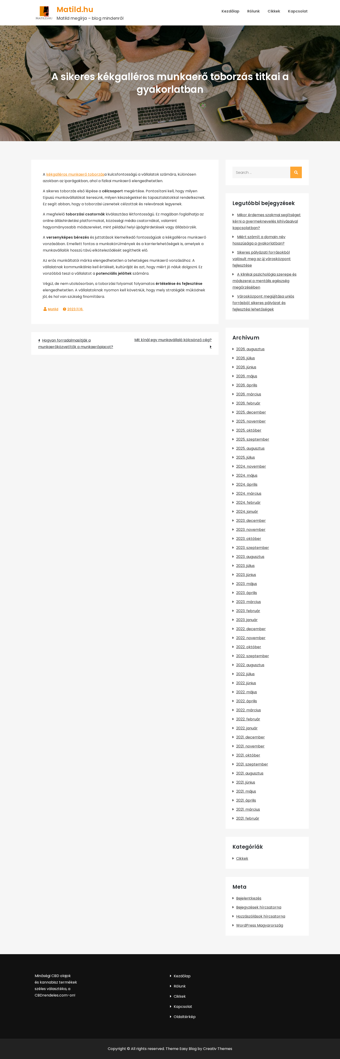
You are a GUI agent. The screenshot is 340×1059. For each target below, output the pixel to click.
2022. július (245, 674)
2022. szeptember (252, 656)
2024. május (246, 475)
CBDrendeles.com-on (54, 995)
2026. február (248, 403)
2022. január (247, 728)
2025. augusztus (250, 448)
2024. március (248, 493)
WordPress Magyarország (259, 925)
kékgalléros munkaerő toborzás (75, 174)
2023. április (246, 592)
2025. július (245, 457)
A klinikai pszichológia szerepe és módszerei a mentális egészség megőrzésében (264, 281)
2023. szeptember (252, 547)
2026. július (245, 358)
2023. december (251, 520)
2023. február (248, 611)
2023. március (248, 601)
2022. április (246, 701)
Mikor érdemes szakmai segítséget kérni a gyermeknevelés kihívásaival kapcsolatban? (266, 221)
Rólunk (253, 11)
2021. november (250, 746)
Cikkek (274, 11)
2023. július (245, 565)
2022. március (248, 710)
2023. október (248, 538)
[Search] (296, 172)
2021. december (250, 737)
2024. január (247, 511)
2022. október (248, 647)
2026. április (246, 385)
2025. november (251, 421)
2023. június (246, 574)
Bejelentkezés (248, 898)
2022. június (246, 683)
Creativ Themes (217, 1048)
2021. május (246, 791)
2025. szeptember (252, 439)
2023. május (246, 583)
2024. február (248, 502)
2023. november (251, 529)
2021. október (248, 755)
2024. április (246, 484)
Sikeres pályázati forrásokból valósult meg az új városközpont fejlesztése (261, 259)
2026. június (246, 367)
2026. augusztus (250, 349)
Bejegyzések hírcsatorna (258, 907)
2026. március (248, 394)
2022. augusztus (250, 665)
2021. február (247, 818)
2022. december (251, 629)
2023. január (247, 620)
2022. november (251, 638)
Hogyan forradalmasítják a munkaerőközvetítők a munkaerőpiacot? (75, 343)
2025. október (248, 430)
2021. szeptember (252, 764)
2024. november (251, 466)
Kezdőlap (230, 11)
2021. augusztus (249, 773)
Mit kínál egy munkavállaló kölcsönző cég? (173, 340)
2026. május (246, 376)
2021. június (245, 782)
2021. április (246, 800)
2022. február (248, 719)
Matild (53, 309)
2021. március (248, 809)
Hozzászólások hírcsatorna (260, 916)
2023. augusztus (250, 556)
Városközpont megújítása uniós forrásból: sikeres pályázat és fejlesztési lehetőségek (263, 303)
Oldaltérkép (185, 1016)
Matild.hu (75, 9)
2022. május (246, 692)
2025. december (251, 412)
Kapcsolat (298, 11)
